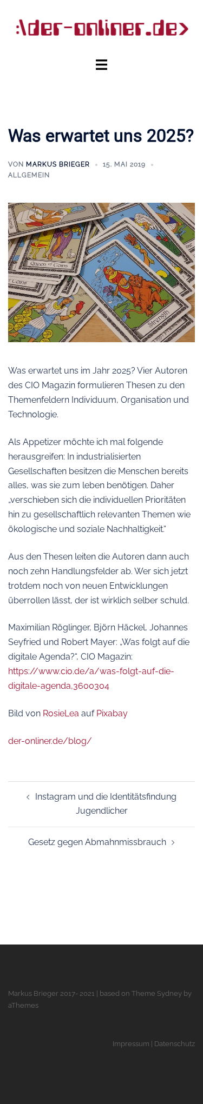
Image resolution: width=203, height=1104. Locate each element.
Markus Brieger (58, 164)
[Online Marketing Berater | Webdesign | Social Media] (101, 28)
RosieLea (61, 713)
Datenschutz (174, 1044)
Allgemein (29, 175)
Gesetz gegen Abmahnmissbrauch (97, 842)
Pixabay (112, 713)
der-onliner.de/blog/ (50, 741)
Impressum (131, 1044)
